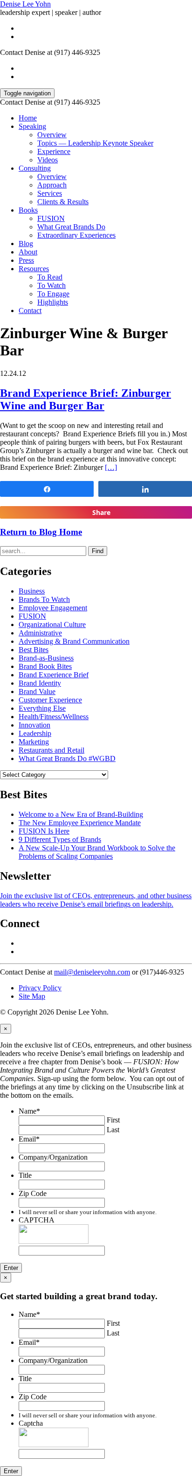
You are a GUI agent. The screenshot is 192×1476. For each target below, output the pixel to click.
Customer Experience (50, 700)
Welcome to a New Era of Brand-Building (81, 814)
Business (32, 591)
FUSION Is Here (44, 831)
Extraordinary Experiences (76, 235)
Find (97, 551)
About (28, 252)
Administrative (40, 633)
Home (28, 118)
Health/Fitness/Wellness (54, 717)
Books (28, 210)
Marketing (34, 742)
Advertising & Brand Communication (74, 641)
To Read (49, 277)
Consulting (35, 168)
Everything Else (42, 708)
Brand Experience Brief (54, 675)
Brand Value (37, 691)
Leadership (35, 733)
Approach (52, 185)
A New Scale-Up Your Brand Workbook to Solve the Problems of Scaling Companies (97, 852)
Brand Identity (40, 683)
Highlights (52, 302)
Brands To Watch (44, 599)
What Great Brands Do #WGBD (67, 758)
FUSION (51, 218)
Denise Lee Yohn (25, 4)
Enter (11, 1267)
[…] (111, 467)
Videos (47, 160)
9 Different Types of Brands (60, 839)
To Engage (53, 294)
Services (49, 193)
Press (26, 260)
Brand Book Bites (45, 666)
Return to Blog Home (41, 532)
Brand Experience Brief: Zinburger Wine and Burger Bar (85, 399)
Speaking (32, 126)
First (113, 1120)
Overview (52, 135)
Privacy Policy (40, 988)
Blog (26, 243)
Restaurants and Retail (51, 750)
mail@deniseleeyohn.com (92, 972)
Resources (34, 269)
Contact (30, 310)
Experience (53, 151)
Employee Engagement (53, 608)
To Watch (51, 285)
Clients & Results (63, 202)
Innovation (34, 725)
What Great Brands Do (71, 227)
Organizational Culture (52, 624)
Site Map (32, 996)
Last (113, 1130)
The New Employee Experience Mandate (80, 823)
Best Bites (33, 650)
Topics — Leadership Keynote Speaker (95, 143)
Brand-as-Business (46, 658)
